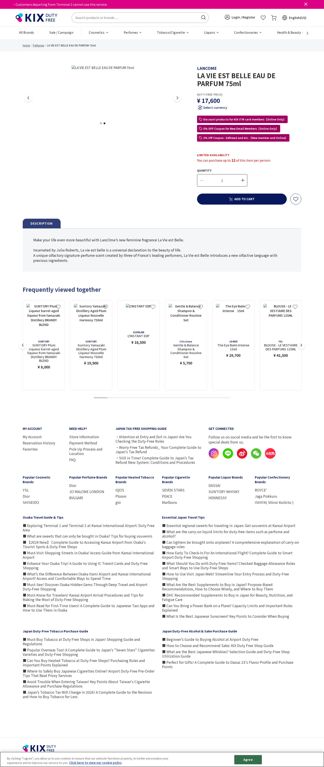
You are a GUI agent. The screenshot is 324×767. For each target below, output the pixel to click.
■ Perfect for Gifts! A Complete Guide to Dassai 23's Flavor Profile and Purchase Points (227, 664)
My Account (32, 436)
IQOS (119, 490)
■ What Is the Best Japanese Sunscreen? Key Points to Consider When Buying (225, 616)
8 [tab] (196, 398)
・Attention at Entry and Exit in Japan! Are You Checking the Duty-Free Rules (153, 439)
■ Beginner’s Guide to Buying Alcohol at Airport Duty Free (210, 639)
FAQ (72, 459)
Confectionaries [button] (246, 32)
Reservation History (39, 442)
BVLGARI (76, 497)
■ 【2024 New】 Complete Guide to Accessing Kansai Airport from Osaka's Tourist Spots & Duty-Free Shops (84, 544)
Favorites (30, 449)
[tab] (42, 224)
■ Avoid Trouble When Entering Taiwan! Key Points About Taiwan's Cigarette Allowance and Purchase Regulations (86, 684)
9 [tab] (210, 398)
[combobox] (140, 17)
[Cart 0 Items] (273, 17)
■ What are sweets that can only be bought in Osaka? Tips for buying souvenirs (87, 536)
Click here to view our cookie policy (95, 762)
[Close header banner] (305, 4)
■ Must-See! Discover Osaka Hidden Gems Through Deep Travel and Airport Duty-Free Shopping (85, 586)
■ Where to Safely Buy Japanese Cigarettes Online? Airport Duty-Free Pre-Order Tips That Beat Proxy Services (89, 673)
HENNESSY (218, 497)
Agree (248, 760)
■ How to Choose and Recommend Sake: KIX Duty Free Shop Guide (218, 645)
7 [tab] (182, 398)
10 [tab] (223, 398)
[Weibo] (242, 457)
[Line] (228, 457)
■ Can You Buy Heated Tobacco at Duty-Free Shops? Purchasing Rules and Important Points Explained (84, 662)
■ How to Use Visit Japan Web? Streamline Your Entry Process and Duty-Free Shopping (225, 576)
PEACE (167, 496)
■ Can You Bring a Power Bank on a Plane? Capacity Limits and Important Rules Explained (227, 608)
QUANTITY (204, 170)
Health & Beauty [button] (289, 32)
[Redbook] (270, 457)
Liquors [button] (210, 32)
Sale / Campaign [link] (61, 32)
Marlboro (169, 502)
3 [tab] (128, 398)
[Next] (305, 33)
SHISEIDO (31, 502)
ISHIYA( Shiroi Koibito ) (274, 502)
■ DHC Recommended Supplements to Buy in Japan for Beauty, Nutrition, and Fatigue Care (227, 597)
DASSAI (214, 485)
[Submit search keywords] (203, 17)
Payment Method (83, 442)
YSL (26, 490)
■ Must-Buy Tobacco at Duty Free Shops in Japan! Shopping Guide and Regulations (81, 641)
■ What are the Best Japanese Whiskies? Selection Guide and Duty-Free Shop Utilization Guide (226, 654)
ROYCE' (261, 490)
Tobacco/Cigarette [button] (171, 32)
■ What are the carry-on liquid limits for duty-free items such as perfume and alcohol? (225, 534)
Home (26, 45)
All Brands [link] (26, 32)
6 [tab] (169, 398)
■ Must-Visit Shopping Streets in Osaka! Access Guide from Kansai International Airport (88, 555)
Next (177, 98)
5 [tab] (155, 398)
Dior (26, 496)
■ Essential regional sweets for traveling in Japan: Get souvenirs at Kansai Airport (228, 525)
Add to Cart (244, 199)
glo (118, 502)
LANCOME (207, 68)
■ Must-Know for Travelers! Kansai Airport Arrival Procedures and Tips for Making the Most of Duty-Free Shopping (83, 597)
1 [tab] (102, 123)
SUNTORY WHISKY (224, 491)
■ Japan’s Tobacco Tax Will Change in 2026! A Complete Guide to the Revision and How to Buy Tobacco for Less (87, 694)
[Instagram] (214, 457)
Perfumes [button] (131, 32)
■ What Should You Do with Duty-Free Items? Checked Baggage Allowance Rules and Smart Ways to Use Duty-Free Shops (228, 565)
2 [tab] (105, 123)
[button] (240, 17)
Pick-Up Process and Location (85, 451)
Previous (28, 98)
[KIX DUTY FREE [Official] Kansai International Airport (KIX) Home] (37, 17)
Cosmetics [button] (97, 32)
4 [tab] (141, 398)
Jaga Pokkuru (266, 496)
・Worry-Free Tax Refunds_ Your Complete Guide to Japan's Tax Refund (158, 449)
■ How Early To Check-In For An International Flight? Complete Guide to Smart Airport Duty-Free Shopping (227, 555)
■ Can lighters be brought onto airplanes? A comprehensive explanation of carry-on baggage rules (230, 544)
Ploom (121, 496)
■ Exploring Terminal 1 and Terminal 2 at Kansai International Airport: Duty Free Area (89, 527)
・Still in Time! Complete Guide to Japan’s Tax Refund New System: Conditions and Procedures (155, 460)
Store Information (84, 436)
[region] (162, 759)
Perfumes (38, 45)
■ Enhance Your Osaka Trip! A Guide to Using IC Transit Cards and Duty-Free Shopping (85, 565)
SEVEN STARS (173, 490)
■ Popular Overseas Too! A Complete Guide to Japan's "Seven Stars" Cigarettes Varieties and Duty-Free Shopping (89, 652)
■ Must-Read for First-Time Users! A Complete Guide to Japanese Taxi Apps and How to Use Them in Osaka (89, 608)
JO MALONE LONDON (86, 491)
